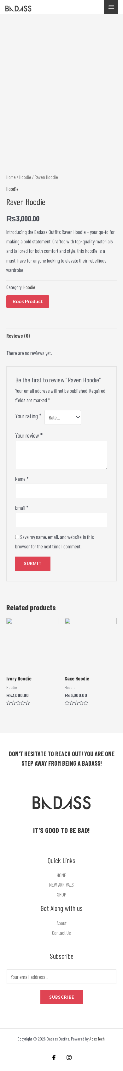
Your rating (28, 415)
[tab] (61, 336)
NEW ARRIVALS (61, 885)
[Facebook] (54, 1057)
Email (21, 508)
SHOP (61, 894)
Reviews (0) (18, 336)
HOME (61, 875)
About (61, 923)
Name (22, 479)
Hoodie (25, 177)
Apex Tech (97, 1038)
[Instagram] (69, 1057)
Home (11, 177)
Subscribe (61, 997)
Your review (29, 435)
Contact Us (61, 933)
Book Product (28, 301)
